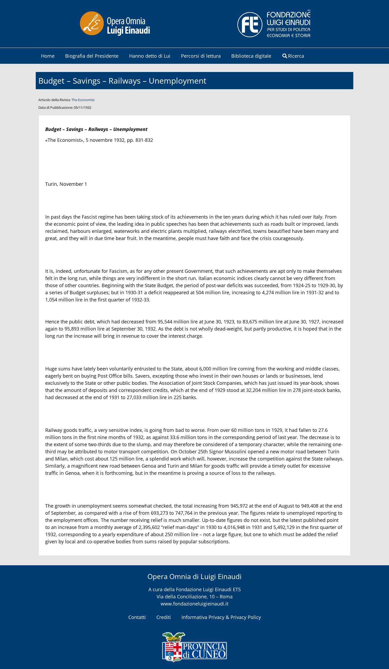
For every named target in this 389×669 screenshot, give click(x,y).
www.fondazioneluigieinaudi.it (194, 603)
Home (48, 56)
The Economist (83, 99)
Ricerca (296, 56)
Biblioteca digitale (251, 56)
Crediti (163, 617)
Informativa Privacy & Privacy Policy (221, 617)
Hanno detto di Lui (149, 56)
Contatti (137, 617)
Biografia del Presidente (92, 56)
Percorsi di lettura (201, 56)
